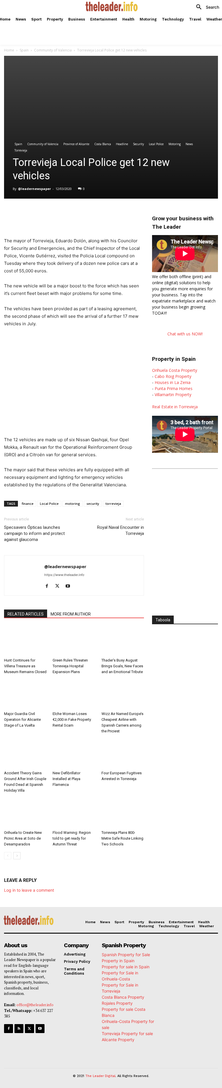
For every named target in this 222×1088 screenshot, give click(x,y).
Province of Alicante (76, 144)
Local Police (156, 144)
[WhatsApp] (72, 213)
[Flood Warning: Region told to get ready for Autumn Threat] (74, 812)
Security (138, 144)
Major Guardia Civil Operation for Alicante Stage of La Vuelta (22, 719)
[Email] (112, 213)
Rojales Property (117, 1003)
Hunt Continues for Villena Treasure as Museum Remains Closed (25, 666)
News (189, 144)
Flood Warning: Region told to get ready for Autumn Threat (72, 838)
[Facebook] (45, 213)
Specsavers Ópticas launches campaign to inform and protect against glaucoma (34, 533)
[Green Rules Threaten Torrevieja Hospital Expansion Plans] (74, 640)
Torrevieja (20, 150)
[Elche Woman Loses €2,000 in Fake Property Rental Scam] (74, 694)
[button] (205, 7)
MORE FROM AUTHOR (71, 614)
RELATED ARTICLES (26, 614)
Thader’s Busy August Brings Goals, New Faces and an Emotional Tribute (122, 666)
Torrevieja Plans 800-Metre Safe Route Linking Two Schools (122, 838)
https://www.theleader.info (64, 575)
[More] (126, 213)
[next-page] (17, 855)
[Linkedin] (85, 213)
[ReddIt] (99, 213)
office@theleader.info (34, 1004)
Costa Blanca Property (123, 997)
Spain (24, 50)
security (92, 503)
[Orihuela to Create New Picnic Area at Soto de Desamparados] (25, 812)
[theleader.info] (112, 6)
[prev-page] (7, 855)
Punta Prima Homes (174, 388)
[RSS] (18, 1028)
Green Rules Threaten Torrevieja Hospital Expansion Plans (70, 666)
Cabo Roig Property (173, 376)
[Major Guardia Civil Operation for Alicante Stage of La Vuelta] (25, 694)
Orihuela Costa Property (174, 370)
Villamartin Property (173, 394)
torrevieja (113, 503)
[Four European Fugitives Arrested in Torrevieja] (122, 753)
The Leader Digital (100, 1076)
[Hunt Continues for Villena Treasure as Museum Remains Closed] (25, 640)
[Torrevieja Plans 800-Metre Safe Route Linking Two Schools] (122, 812)
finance (28, 503)
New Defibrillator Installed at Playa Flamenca (66, 779)
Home (9, 50)
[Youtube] (70, 586)
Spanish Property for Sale (126, 954)
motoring (72, 503)
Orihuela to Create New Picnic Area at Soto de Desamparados (23, 838)
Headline (122, 144)
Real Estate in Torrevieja (175, 406)
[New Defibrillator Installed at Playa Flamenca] (74, 753)
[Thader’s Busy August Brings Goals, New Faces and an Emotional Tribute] (122, 640)
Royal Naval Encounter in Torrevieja (120, 530)
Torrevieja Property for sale (127, 1033)
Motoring (175, 144)
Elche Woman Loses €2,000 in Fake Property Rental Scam (72, 719)
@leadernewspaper (34, 188)
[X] (59, 213)
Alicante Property (118, 1039)
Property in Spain (118, 960)
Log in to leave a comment (29, 890)
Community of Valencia (53, 50)
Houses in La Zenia (172, 382)
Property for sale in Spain (125, 966)
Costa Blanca (102, 144)
